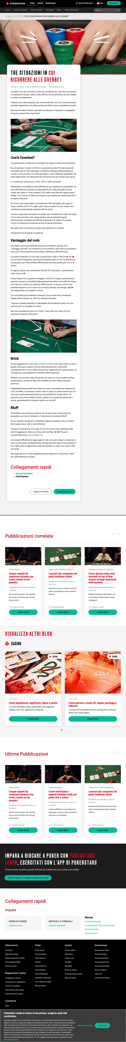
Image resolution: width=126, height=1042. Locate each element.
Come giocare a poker (43, 982)
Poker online (39, 950)
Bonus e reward (71, 970)
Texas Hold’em (40, 966)
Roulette (68, 962)
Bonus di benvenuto (86, 3)
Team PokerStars (72, 10)
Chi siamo (9, 950)
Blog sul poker (40, 986)
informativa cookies (11, 1039)
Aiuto (7, 1006)
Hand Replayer (91, 933)
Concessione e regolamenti (15, 982)
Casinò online (70, 950)
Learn (7, 10)
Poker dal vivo (40, 958)
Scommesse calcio (102, 958)
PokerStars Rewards (43, 978)
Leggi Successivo (64, 491)
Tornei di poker (40, 954)
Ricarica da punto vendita (15, 958)
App (101, 3)
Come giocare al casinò (73, 974)
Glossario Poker (91, 929)
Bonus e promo (11, 966)
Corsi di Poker (36, 10)
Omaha (38, 962)
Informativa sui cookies (14, 994)
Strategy (17, 16)
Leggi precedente (40, 491)
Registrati (114, 3)
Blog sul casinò (70, 978)
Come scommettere (102, 978)
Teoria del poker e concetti (36, 87)
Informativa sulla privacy (14, 990)
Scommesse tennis (102, 962)
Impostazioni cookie (85, 1025)
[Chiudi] (122, 1025)
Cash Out (98, 974)
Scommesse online (102, 950)
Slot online (69, 954)
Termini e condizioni (12, 986)
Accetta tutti (102, 1025)
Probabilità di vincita (13, 978)
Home (8, 16)
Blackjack (68, 966)
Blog (59, 10)
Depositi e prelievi (11, 954)
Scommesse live (101, 954)
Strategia (50, 10)
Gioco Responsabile (12, 962)
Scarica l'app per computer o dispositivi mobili (28, 878)
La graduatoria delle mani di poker (99, 925)
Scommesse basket (102, 966)
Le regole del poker (93, 921)
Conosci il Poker (20, 10)
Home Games (40, 970)
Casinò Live (69, 958)
